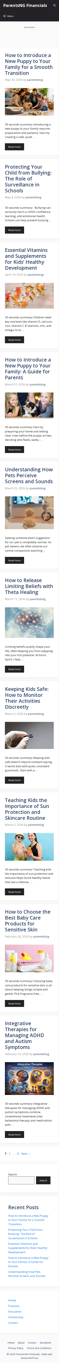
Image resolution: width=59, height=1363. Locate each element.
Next (26, 1153)
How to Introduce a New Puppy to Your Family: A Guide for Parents (28, 368)
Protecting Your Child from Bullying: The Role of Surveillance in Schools (28, 178)
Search (12, 1174)
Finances (14, 1306)
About (21, 1342)
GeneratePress (29, 1358)
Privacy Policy (15, 1348)
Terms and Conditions (39, 1348)
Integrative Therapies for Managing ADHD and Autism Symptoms (24, 1035)
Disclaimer (45, 1342)
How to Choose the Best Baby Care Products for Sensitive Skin (27, 920)
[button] (54, 5)
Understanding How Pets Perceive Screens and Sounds (29, 475)
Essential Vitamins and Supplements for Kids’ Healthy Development (26, 259)
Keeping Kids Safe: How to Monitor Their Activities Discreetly (27, 698)
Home (12, 1300)
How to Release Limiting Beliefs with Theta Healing (29, 586)
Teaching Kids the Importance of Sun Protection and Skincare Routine (27, 809)
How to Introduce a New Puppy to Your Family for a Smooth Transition (29, 64)
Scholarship (15, 1317)
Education (14, 1311)
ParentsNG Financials (25, 5)
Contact (13, 1323)
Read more (14, 146)
